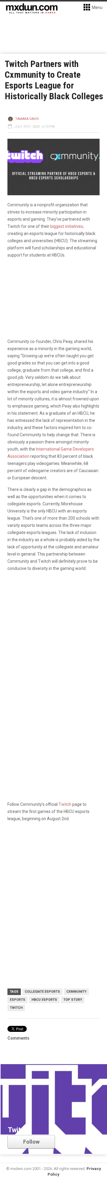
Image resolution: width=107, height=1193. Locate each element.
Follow (31, 1142)
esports (17, 1000)
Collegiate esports (42, 992)
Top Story (72, 1000)
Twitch (65, 804)
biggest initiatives (66, 226)
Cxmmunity (76, 992)
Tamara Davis (27, 119)
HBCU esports (44, 1000)
